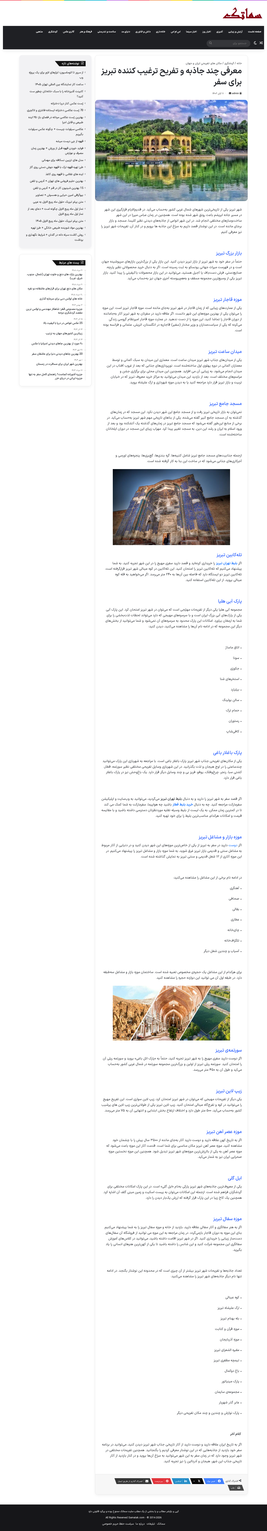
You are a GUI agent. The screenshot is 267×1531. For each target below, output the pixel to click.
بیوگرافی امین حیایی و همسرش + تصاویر (59, 195)
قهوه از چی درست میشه (69, 141)
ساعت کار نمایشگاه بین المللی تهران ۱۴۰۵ (59, 84)
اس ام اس (176, 32)
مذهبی (39, 32)
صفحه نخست (254, 32)
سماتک (161, 1524)
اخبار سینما (191, 32)
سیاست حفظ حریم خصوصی (118, 1524)
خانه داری (160, 32)
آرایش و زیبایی (235, 32)
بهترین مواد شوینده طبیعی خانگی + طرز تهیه (57, 228)
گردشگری (52, 32)
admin (235, 93)
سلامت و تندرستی (107, 32)
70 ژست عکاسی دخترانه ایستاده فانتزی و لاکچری (55, 110)
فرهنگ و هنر (86, 32)
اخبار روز (206, 32)
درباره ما (140, 1524)
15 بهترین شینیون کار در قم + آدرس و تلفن (58, 188)
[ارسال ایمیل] (230, 93)
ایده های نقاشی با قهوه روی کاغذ (64, 174)
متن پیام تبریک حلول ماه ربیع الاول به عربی (58, 202)
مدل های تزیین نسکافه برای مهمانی (62, 160)
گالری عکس (68, 32)
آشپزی (219, 32)
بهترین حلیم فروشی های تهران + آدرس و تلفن (56, 181)
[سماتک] (242, 13)
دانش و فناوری (143, 32)
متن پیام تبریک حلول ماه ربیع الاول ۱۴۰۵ (59, 221)
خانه (239, 63)
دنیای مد (125, 32)
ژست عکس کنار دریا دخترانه (67, 103)
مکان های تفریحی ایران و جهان (204, 63)
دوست (232, 845)
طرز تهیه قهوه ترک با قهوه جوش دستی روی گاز (56, 167)
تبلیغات (151, 1524)
